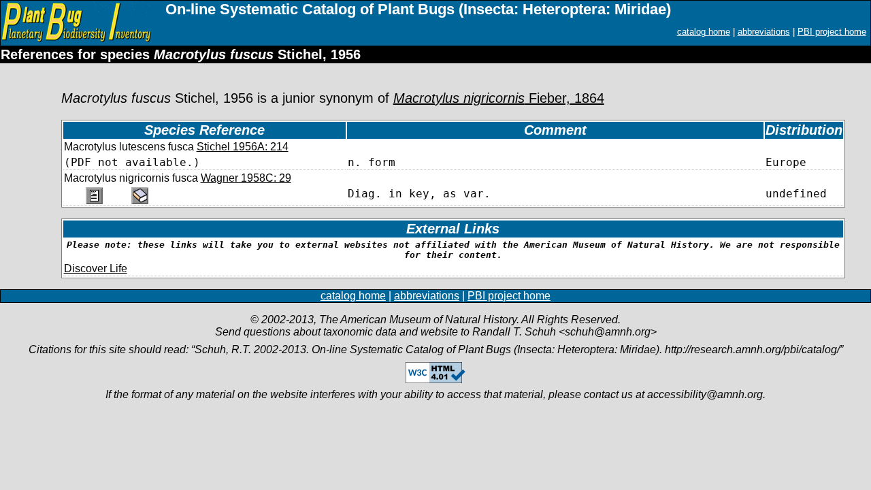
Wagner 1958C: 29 (246, 178)
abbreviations (764, 32)
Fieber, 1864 (498, 98)
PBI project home (832, 32)
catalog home (703, 32)
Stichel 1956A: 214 (243, 146)
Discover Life (95, 268)
